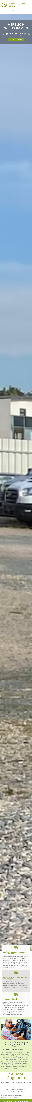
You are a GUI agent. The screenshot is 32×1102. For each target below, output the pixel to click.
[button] (13, 10)
